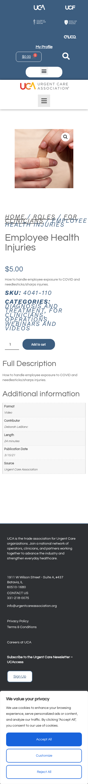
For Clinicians (41, 218)
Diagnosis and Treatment (31, 308)
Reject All (44, 772)
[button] (44, 71)
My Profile (44, 47)
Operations (26, 319)
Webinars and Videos (30, 326)
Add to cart (38, 344)
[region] (44, 737)
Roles (44, 216)
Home (15, 216)
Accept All (44, 739)
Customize (44, 755)
